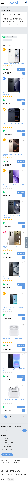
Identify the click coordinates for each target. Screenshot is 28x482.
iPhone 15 (20, 21)
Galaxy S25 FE (18, 18)
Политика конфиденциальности (8, 465)
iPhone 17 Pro (17, 14)
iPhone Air (11, 18)
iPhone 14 (5, 25)
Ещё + (17, 25)
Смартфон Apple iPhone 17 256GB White (13, 63)
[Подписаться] (24, 430)
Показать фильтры (14, 31)
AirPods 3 (5, 21)
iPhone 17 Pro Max (7, 14)
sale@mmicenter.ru (8, 446)
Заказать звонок (7, 454)
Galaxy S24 (12, 25)
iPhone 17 (5, 18)
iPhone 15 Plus (12, 21)
